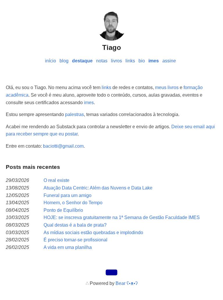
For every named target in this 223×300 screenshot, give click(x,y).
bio (142, 60)
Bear (127, 283)
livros (116, 60)
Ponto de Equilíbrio (63, 210)
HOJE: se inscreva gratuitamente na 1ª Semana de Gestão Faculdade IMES (122, 217)
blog (64, 60)
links (130, 60)
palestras (74, 114)
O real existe (56, 180)
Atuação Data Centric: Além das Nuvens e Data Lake (98, 187)
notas (101, 60)
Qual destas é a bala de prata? (75, 225)
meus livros (167, 87)
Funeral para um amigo (67, 195)
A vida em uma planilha (68, 247)
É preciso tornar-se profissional (75, 239)
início (50, 60)
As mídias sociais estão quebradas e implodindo (93, 232)
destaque (82, 60)
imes (153, 60)
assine (169, 60)
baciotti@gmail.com (63, 146)
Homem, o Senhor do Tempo (73, 202)
